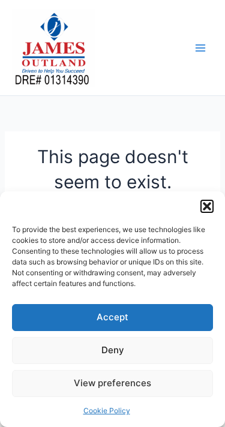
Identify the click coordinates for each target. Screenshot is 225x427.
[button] (207, 206)
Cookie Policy (106, 410)
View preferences (112, 383)
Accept (112, 317)
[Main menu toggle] (200, 48)
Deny (112, 350)
